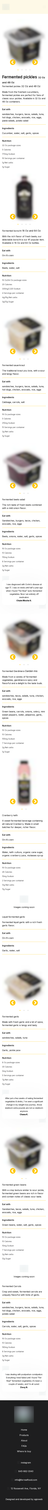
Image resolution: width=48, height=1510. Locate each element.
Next (33, 60)
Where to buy (24, 1451)
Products (24, 1435)
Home (24, 1429)
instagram (26, 1462)
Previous (10, 60)
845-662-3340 (25, 1471)
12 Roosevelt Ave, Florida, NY (26, 1488)
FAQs (24, 1446)
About (24, 1440)
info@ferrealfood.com (26, 1479)
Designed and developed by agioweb (24, 1499)
